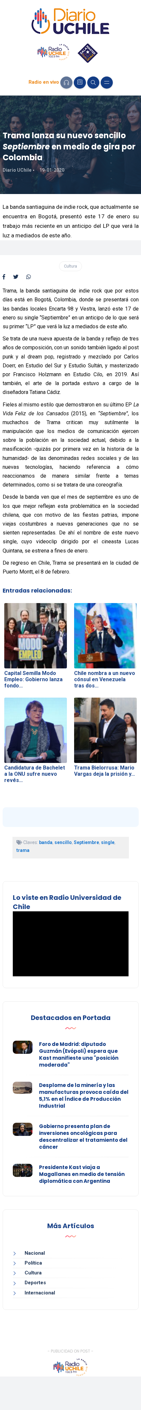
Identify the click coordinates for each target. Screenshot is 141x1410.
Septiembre (86, 842)
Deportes (35, 1283)
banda (45, 842)
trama (23, 850)
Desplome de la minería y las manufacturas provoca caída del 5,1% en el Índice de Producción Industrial (84, 1095)
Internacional (40, 1293)
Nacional (35, 1253)
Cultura (70, 266)
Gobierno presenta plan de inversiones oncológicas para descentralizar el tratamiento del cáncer (83, 1136)
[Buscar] (93, 82)
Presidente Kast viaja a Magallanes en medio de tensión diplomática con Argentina (82, 1174)
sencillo (63, 842)
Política (33, 1263)
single (107, 842)
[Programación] (80, 82)
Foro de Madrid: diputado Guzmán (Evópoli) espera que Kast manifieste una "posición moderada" (78, 1054)
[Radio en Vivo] (66, 82)
